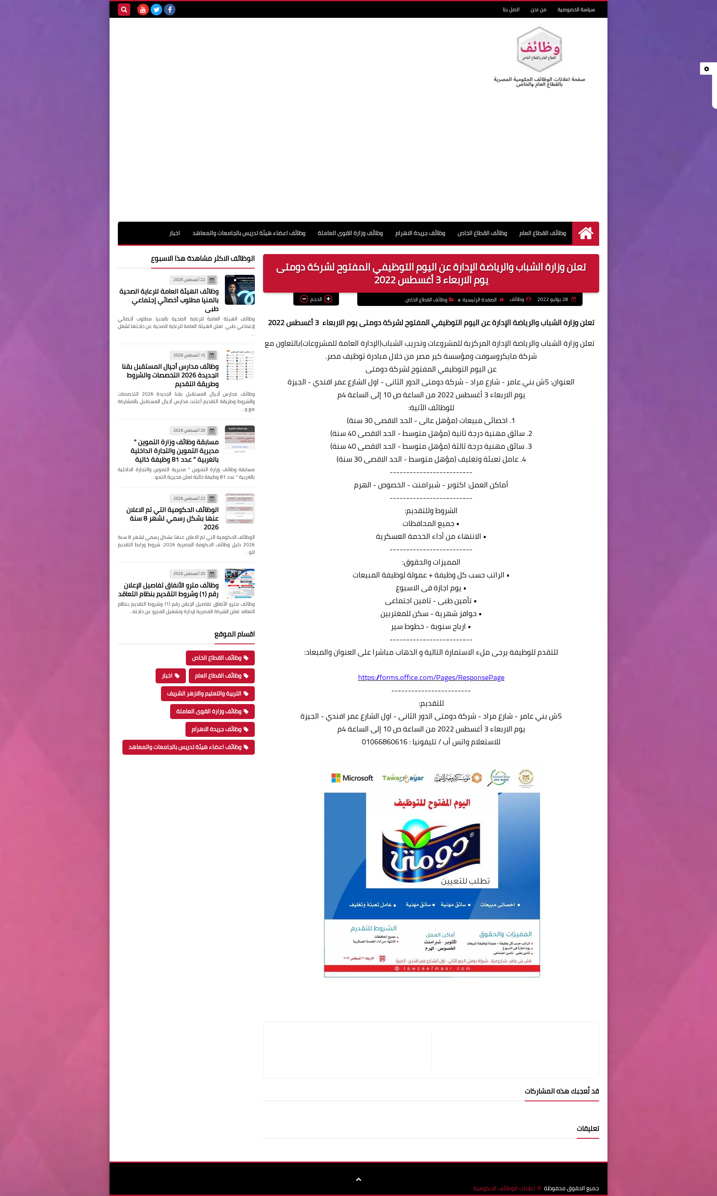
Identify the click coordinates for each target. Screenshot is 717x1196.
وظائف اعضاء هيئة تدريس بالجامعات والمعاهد (249, 232)
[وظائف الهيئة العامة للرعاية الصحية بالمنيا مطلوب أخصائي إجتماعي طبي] (240, 290)
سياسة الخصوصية (576, 9)
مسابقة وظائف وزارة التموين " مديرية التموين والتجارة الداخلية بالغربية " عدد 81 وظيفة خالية (175, 450)
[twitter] (156, 9)
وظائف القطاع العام (542, 232)
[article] (351, 1050)
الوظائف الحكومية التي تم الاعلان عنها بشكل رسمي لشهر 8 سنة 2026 (173, 518)
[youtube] (143, 9)
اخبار (174, 232)
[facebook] (170, 9)
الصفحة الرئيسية (480, 299)
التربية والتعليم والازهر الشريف (204, 693)
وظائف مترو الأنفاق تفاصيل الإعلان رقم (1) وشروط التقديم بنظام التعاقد (168, 589)
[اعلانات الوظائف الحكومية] (539, 57)
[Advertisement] (358, 159)
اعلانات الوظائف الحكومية (504, 1188)
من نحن (538, 9)
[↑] (358, 1179)
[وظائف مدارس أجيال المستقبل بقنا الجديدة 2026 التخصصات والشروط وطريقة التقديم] (240, 365)
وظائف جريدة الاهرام (420, 232)
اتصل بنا (511, 9)
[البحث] (124, 9)
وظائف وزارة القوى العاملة (350, 232)
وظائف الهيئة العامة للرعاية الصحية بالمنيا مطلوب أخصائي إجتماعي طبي (169, 300)
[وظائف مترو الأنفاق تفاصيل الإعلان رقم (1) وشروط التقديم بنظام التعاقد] (240, 584)
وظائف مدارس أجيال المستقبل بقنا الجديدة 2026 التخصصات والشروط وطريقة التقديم (170, 375)
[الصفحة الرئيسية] (585, 233)
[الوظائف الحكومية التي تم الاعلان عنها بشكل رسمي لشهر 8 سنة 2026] (240, 508)
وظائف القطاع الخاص (482, 232)
